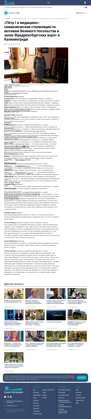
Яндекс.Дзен (79, 400)
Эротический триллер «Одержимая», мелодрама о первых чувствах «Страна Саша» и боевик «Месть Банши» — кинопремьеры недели (13, 323)
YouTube (78, 395)
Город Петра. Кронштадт (54, 322)
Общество (36, 408)
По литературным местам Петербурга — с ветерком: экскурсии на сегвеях (76, 345)
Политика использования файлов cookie (63, 411)
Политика (36, 403)
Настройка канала (63, 395)
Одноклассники (80, 397)
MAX (77, 403)
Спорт (44, 392)
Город (35, 397)
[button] (86, 7)
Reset (19, 194)
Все (34, 389)
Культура (36, 400)
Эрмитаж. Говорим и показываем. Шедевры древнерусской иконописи (33, 302)
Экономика (36, 411)
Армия (44, 395)
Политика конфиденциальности (64, 405)
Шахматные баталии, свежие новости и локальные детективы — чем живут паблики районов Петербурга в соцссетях (34, 323)
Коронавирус (37, 395)
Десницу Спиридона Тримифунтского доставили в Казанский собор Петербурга (29, 7)
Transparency (20, 160)
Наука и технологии (48, 389)
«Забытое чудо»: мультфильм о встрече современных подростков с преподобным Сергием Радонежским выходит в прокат (55, 302)
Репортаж (36, 392)
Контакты (61, 397)
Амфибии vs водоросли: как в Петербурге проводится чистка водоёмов (77, 323)
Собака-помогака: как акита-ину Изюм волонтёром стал (13, 301)
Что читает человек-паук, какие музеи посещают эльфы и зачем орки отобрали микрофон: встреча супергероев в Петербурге (77, 302)
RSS (77, 389)
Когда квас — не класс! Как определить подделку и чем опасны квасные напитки (13, 345)
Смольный (36, 405)
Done (37, 194)
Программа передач (64, 389)
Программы (61, 392)
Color (6, 160)
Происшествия (37, 413)
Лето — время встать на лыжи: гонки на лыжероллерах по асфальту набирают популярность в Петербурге (34, 345)
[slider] (36, 103)
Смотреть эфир (14, 13)
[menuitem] (36, 137)
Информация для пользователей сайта (64, 401)
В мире (45, 397)
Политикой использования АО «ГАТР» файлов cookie (51, 379)
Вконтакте (79, 392)
